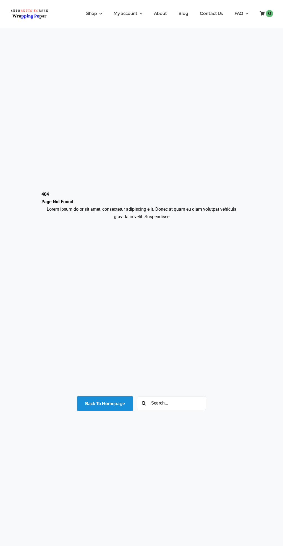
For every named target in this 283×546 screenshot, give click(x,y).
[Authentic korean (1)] (37, 9)
